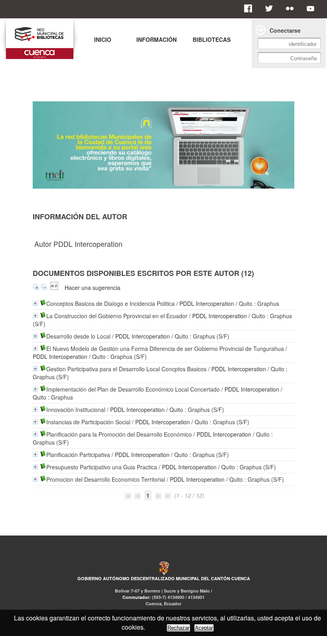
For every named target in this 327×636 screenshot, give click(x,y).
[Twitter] (271, 8)
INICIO (102, 39)
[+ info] (35, 303)
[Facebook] (250, 8)
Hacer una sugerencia (92, 287)
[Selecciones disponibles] (54, 287)
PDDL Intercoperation (206, 303)
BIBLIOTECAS (211, 39)
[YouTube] (312, 8)
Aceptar (204, 628)
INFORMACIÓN (156, 39)
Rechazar (178, 628)
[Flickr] (292, 8)
